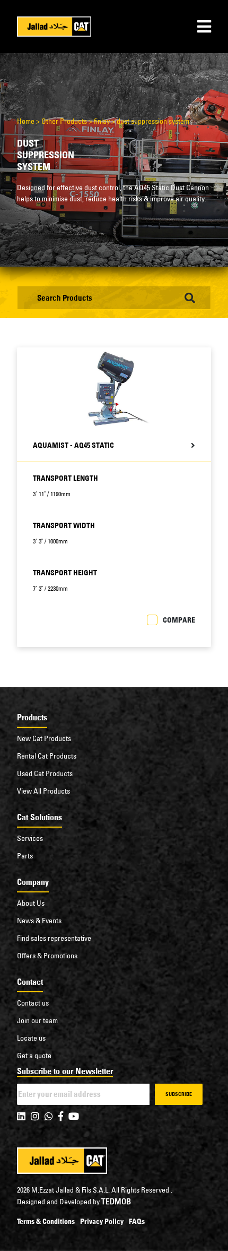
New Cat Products (44, 738)
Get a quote (34, 1055)
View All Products (43, 791)
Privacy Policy (102, 1221)
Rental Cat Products (46, 756)
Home (25, 121)
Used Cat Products (45, 773)
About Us (31, 903)
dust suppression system (153, 121)
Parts (25, 856)
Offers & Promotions (47, 955)
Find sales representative (54, 938)
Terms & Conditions (46, 1221)
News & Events (39, 920)
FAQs (137, 1221)
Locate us (31, 1038)
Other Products (64, 121)
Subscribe (178, 1094)
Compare (179, 620)
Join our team (37, 1020)
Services (30, 838)
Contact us (33, 1003)
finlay (102, 121)
